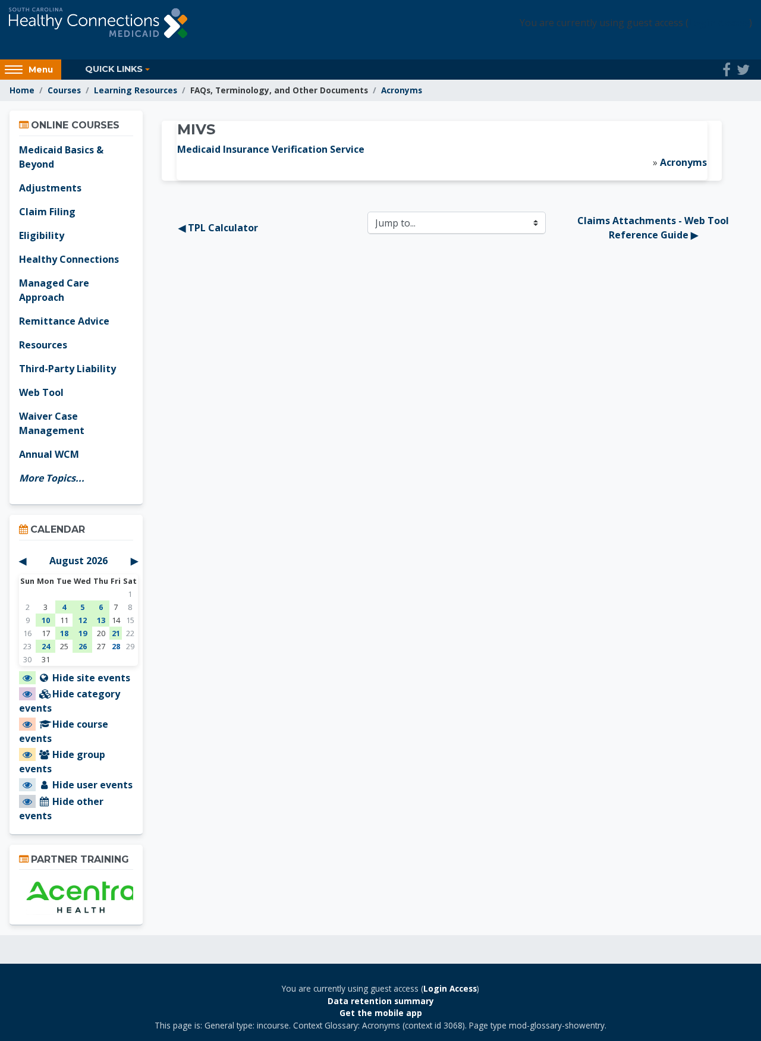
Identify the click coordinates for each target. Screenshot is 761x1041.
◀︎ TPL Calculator (218, 227)
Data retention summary (381, 1001)
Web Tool (41, 392)
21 (116, 633)
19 (82, 633)
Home (22, 90)
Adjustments (50, 187)
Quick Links (114, 69)
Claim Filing (47, 211)
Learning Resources (135, 90)
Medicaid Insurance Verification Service (270, 149)
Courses (64, 90)
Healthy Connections (69, 259)
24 (46, 646)
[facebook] (726, 69)
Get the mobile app (380, 1012)
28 (116, 646)
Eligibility (41, 235)
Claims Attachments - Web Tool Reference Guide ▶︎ (654, 227)
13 (101, 620)
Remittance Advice (64, 321)
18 (64, 633)
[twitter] (743, 69)
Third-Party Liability (67, 368)
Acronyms (401, 90)
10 (46, 620)
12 (82, 620)
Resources (43, 344)
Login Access (718, 22)
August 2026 (78, 560)
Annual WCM (49, 454)
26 (82, 646)
